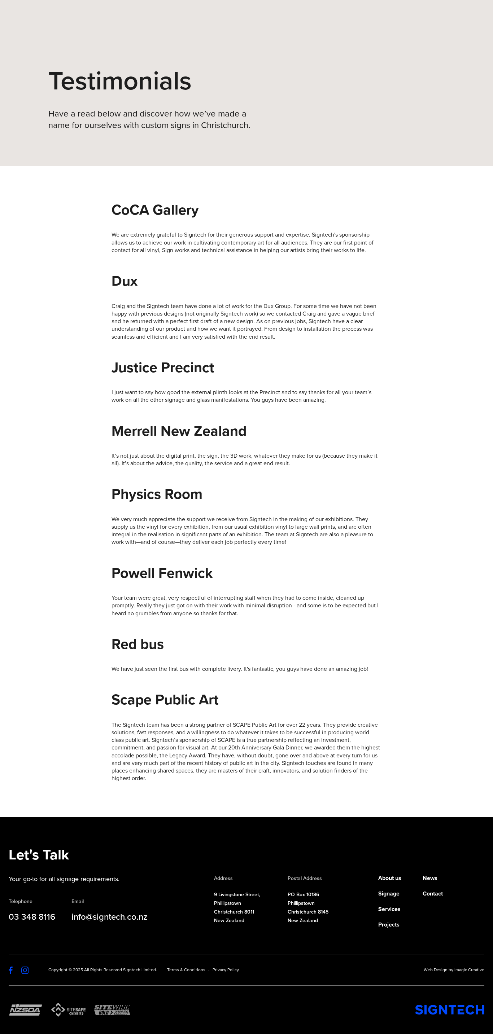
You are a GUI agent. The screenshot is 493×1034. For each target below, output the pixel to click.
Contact (433, 893)
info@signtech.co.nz (109, 918)
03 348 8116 (32, 918)
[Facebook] (11, 970)
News (430, 878)
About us (389, 878)
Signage (389, 893)
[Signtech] (449, 1010)
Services (389, 909)
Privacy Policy (226, 969)
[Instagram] (25, 970)
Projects (389, 924)
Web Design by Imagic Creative (454, 969)
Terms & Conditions (186, 969)
